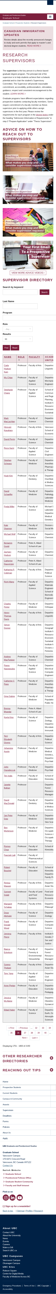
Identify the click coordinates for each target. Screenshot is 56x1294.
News (5, 1238)
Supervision (8, 1110)
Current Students (10, 1093)
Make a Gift (8, 1247)
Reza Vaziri (9, 448)
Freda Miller (9, 506)
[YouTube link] (20, 1197)
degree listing (42, 115)
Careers (6, 1244)
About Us (7, 1133)
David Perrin (9, 439)
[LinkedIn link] (12, 1197)
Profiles (29, 1211)
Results (7, 334)
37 (26, 1033)
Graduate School (8, 23)
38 (33, 1033)
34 (51, 1028)
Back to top (8, 1211)
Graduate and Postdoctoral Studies (28, 1147)
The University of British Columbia (20, 5)
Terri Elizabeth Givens (8, 739)
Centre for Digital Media (13, 1273)
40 (46, 1033)
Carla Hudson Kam (7, 368)
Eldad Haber (9, 1010)
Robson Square (10, 1270)
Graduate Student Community (19, 1182)
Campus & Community (12, 1099)
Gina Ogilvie (9, 696)
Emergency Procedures (12, 1286)
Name (7, 357)
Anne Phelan (9, 985)
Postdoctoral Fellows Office (18, 1178)
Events (6, 1241)
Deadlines (7, 1116)
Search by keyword (13, 287)
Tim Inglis (8, 776)
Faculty (34, 357)
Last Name (8, 301)
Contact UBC (9, 1232)
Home (5, 1081)
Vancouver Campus (11, 1260)
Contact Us (8, 1165)
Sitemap (20, 1211)
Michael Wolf (9, 534)
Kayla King (8, 717)
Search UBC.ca (10, 1250)
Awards (6, 1104)
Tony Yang (8, 973)
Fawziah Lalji (9, 855)
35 (12, 1033)
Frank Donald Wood (7, 924)
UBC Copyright (43, 1286)
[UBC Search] (50, 3)
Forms (6, 1121)
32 (37, 1028)
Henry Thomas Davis (7, 615)
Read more (33, 46)
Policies (6, 1127)
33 (44, 1028)
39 (40, 1033)
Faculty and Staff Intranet (17, 1185)
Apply (5, 1138)
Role (5, 324)
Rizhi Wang (9, 582)
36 (19, 1033)
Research (38, 1211)
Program (7, 312)
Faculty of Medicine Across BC (16, 1276)
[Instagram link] (6, 1197)
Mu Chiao (8, 377)
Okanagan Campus (11, 1263)
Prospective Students (22, 23)
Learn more (17, 94)
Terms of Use (29, 1286)
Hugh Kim (8, 476)
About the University (12, 1235)
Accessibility (8, 1289)
